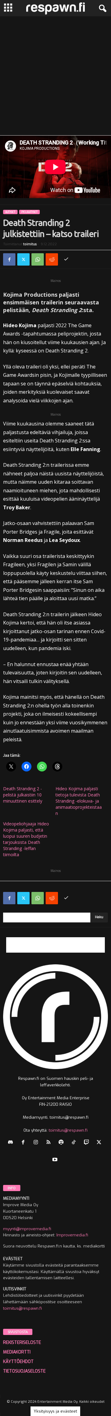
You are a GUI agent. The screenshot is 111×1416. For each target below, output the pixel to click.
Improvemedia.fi (72, 1235)
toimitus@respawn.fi (68, 1130)
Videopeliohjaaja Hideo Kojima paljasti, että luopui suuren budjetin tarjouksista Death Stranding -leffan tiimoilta (26, 839)
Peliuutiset (29, 212)
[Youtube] (55, 1160)
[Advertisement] (55, 74)
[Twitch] (87, 1142)
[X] (23, 259)
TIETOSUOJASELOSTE (24, 1371)
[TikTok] (75, 1142)
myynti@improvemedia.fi (27, 1228)
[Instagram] (37, 1142)
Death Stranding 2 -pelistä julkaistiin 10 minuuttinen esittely (22, 795)
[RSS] (49, 1142)
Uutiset (10, 212)
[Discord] (12, 1142)
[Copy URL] (66, 259)
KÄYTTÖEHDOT (18, 1362)
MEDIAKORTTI (17, 1352)
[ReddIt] (52, 259)
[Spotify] (62, 1142)
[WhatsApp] (37, 259)
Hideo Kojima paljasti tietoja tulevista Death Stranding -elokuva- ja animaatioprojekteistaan (79, 801)
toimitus (30, 244)
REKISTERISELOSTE (22, 1342)
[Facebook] (9, 259)
